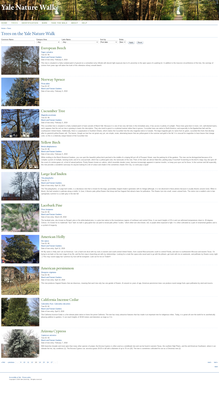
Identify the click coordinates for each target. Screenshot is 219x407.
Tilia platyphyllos (47, 178)
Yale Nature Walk (28, 7)
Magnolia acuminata (48, 115)
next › (210, 362)
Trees (14, 23)
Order (121, 39)
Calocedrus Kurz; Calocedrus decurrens (55, 304)
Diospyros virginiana (48, 272)
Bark (44, 23)
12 (32, 362)
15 (44, 362)
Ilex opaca (45, 241)
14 (40, 362)
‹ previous (10, 362)
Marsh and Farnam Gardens (51, 57)
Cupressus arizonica (48, 335)
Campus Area (41, 39)
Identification (30, 23)
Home (3, 28)
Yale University (8, 2)
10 (24, 362)
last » (216, 362)
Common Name (7, 39)
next (216, 367)
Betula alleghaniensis (49, 147)
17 (52, 362)
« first (3, 362)
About (74, 23)
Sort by (103, 39)
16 (48, 362)
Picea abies (45, 84)
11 (28, 362)
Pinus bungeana (47, 209)
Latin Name (66, 39)
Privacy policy (26, 377)
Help (84, 23)
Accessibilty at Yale (15, 377)
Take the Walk (59, 23)
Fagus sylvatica (47, 52)
